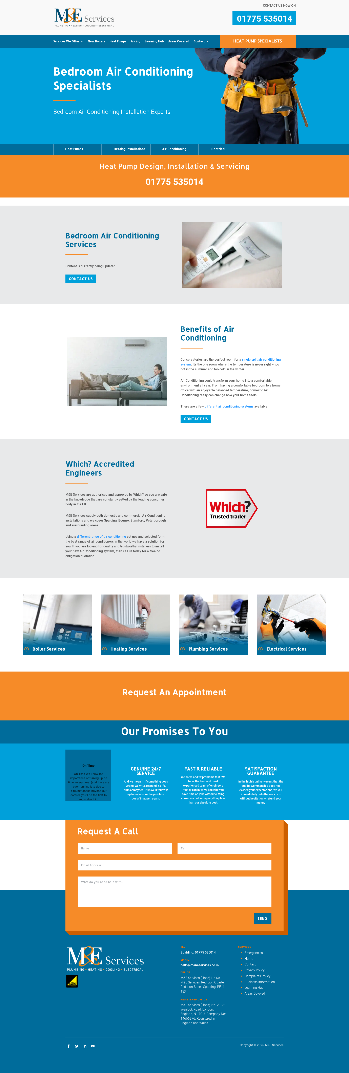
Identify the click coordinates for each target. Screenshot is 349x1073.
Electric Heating (107, 78)
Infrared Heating (108, 85)
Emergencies (254, 953)
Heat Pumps (117, 41)
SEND (262, 918)
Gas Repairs (65, 66)
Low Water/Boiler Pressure (69, 118)
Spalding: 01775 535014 (198, 952)
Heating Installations (129, 149)
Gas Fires (63, 102)
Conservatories (107, 115)
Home (249, 959)
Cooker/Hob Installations (65, 87)
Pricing (135, 41)
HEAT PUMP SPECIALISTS (257, 40)
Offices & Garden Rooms (113, 127)
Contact (199, 41)
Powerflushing (107, 97)
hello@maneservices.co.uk (200, 965)
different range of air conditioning (101, 537)
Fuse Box (143, 84)
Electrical (218, 149)
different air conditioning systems (229, 406)
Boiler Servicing (187, 78)
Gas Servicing (66, 60)
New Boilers (96, 41)
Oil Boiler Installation (191, 66)
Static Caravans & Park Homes (112, 136)
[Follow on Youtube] (93, 1046)
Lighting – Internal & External (150, 69)
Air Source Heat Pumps (112, 72)
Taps (60, 138)
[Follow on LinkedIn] (85, 1046)
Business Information (260, 982)
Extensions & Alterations (145, 99)
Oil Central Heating (110, 66)
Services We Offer (66, 41)
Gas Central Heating (110, 60)
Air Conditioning (174, 149)
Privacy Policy (255, 970)
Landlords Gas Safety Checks (71, 75)
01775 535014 (174, 182)
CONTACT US (81, 278)
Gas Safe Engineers (70, 96)
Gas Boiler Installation (191, 60)
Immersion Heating (109, 103)
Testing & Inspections (151, 90)
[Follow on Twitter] (77, 1046)
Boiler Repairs (186, 72)
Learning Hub (154, 41)
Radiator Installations (111, 91)
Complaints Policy (257, 976)
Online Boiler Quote (190, 85)
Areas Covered (178, 41)
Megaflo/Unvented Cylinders (69, 129)
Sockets (142, 78)
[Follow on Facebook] (68, 1046)
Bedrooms (103, 121)
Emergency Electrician (152, 60)
